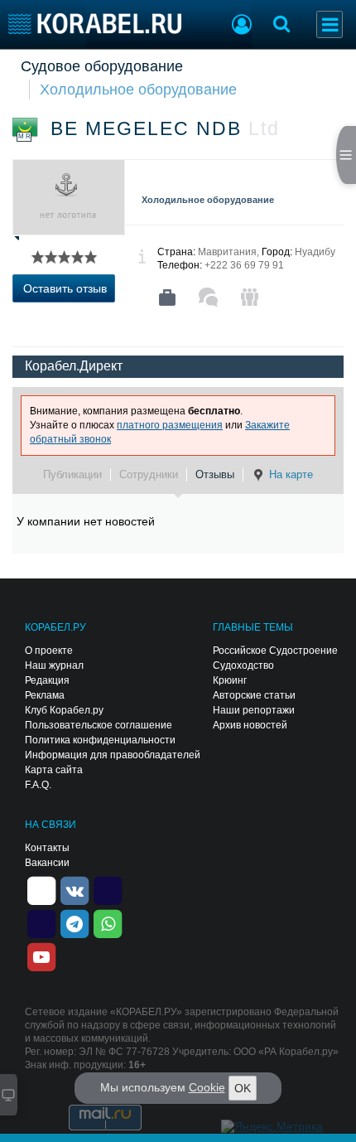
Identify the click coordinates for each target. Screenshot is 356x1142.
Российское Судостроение (275, 650)
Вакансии (47, 863)
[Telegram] (74, 923)
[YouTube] (41, 956)
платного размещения (170, 425)
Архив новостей (250, 725)
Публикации (72, 474)
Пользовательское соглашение (98, 725)
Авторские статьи (254, 695)
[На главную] (94, 23)
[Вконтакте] (74, 890)
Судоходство (243, 665)
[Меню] (329, 24)
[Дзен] (41, 890)
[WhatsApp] (107, 923)
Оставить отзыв (65, 288)
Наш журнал (54, 665)
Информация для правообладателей (112, 755)
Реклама (45, 695)
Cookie (207, 1087)
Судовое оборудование (102, 66)
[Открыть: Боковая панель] (346, 155)
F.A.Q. (38, 785)
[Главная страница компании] (167, 297)
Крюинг (230, 680)
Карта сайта (54, 770)
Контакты (47, 848)
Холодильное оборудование (138, 89)
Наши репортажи (254, 710)
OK (242, 1088)
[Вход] (242, 26)
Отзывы (214, 474)
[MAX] (41, 923)
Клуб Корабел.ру (64, 710)
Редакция (47, 680)
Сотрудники (148, 474)
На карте (291, 474)
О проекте (49, 650)
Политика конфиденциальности (100, 740)
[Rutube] (107, 890)
